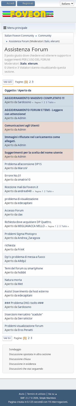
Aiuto (22, 393)
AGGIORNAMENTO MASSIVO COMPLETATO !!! (34, 98)
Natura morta (13, 280)
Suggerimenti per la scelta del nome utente (34, 152)
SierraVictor (25, 318)
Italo (46, 41)
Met (20, 284)
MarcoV (22, 168)
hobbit (22, 272)
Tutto (51, 102)
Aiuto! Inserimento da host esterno (27, 291)
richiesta (10, 245)
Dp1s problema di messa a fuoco (25, 257)
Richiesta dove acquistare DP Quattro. (28, 222)
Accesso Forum (14, 210)
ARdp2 (22, 261)
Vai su (7, 338)
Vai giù (8, 81)
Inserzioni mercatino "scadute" (24, 314)
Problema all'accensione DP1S (23, 164)
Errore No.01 (13, 175)
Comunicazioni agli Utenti (22, 125)
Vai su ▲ (52, 393)
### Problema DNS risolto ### (24, 303)
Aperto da (24, 90)
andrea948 (25, 191)
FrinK (21, 249)
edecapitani (25, 203)
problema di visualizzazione (21, 199)
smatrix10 (24, 179)
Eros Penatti (25, 330)
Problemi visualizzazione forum (24, 326)
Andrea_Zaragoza (29, 238)
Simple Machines (47, 398)
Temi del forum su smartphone (24, 268)
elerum (55, 41)
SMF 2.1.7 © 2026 (29, 398)
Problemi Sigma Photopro (21, 234)
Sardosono (24, 102)
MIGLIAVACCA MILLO (31, 226)
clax (20, 214)
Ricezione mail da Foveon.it (21, 187)
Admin (22, 118)
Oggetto (10, 90)
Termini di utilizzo (36, 393)
